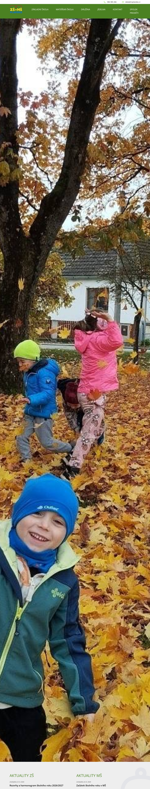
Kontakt (117, 9)
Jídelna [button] (101, 9)
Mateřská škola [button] (64, 9)
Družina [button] (85, 9)
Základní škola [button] (40, 9)
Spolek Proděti (134, 11)
